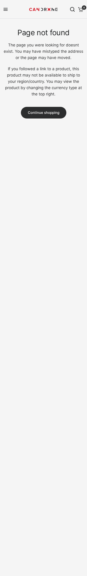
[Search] (72, 9)
